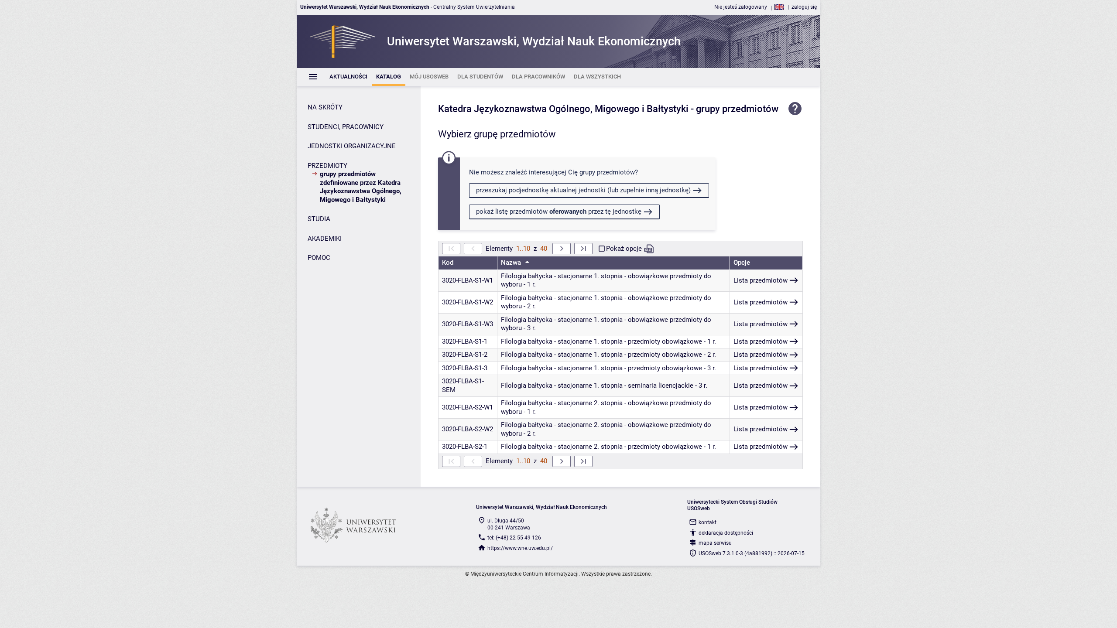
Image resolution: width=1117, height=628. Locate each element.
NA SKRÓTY (325, 107)
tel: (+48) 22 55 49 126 (514, 538)
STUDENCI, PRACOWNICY (346, 127)
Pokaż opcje (624, 249)
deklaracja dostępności (726, 533)
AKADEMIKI (325, 238)
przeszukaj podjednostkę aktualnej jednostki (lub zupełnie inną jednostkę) (583, 190)
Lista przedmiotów (760, 280)
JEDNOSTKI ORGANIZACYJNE (352, 146)
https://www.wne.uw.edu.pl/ (520, 548)
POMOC (319, 258)
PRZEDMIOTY (327, 166)
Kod (447, 262)
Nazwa (512, 262)
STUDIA (319, 219)
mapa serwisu (715, 543)
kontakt (707, 522)
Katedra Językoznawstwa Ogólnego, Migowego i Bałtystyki (563, 108)
